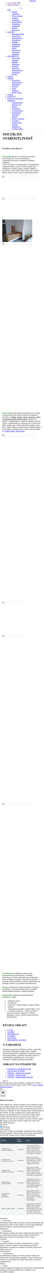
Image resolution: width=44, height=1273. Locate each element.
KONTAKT (11, 1038)
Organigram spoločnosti (16, 25)
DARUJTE (11, 96)
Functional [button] (4, 1218)
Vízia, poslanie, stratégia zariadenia (17, 18)
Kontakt (10, 94)
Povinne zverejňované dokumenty (15, 100)
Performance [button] (4, 1229)
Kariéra (14, 74)
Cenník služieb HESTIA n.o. (17, 104)
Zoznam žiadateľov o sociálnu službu (17, 127)
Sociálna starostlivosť (16, 43)
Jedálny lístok (17, 92)
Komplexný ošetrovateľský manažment (17, 82)
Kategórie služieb (18, 34)
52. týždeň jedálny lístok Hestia (13, 431)
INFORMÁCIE (13, 56)
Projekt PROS (17, 22)
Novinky (15, 86)
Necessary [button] (3, 1125)
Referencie (16, 30)
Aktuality (10, 78)
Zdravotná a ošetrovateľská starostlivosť (17, 38)
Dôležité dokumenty (16, 63)
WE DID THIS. (14, 1081)
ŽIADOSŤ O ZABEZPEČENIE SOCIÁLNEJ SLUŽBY (19, 1070)
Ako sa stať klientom (16, 59)
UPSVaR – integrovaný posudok (19, 1073)
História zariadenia (15, 13)
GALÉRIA (11, 1036)
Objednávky (16, 109)
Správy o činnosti (18, 119)
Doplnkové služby (16, 47)
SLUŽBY (11, 32)
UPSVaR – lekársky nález (16, 1075)
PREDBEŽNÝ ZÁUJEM (16, 1040)
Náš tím (14, 28)
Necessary (6, 1127)
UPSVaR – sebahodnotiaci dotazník (20, 1077)
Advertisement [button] (5, 1251)
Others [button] (2, 1264)
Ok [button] (1, 1089)
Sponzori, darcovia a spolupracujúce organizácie (17, 69)
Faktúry (14, 107)
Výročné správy (17, 111)
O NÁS (10, 1030)
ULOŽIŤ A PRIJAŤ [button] (7, 1272)
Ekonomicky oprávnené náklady (16, 115)
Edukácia (15, 90)
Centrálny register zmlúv (17, 122)
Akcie (14, 88)
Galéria (10, 76)
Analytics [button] (3, 1239)
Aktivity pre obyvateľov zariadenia (16, 52)
